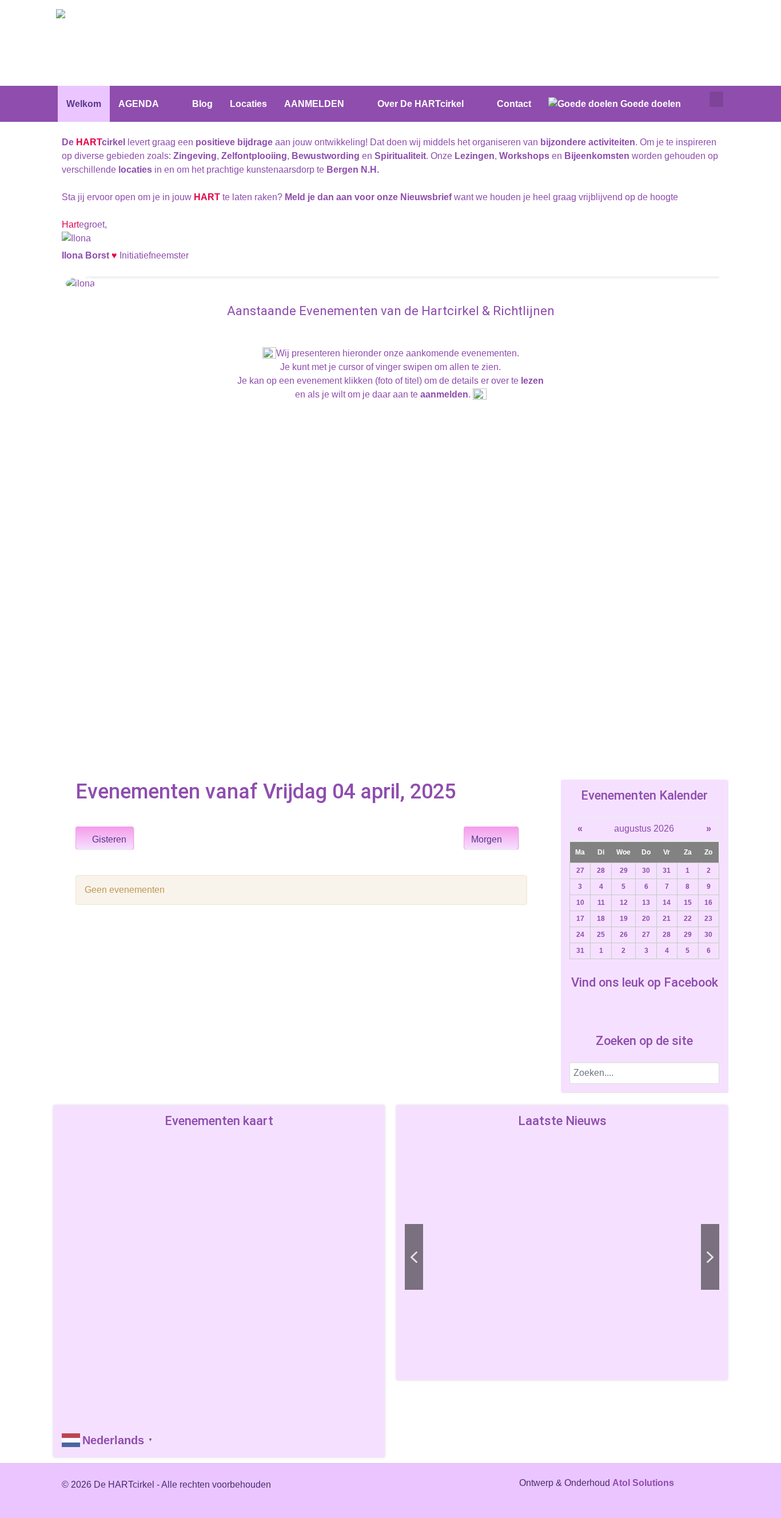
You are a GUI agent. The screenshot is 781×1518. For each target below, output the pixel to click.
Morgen (487, 839)
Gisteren (108, 839)
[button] (499, 1257)
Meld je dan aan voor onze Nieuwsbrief (368, 197)
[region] (562, 1257)
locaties (135, 169)
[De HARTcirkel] (99, 16)
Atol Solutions (643, 1483)
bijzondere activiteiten (587, 142)
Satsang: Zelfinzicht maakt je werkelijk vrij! (499, 1326)
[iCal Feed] (522, 866)
